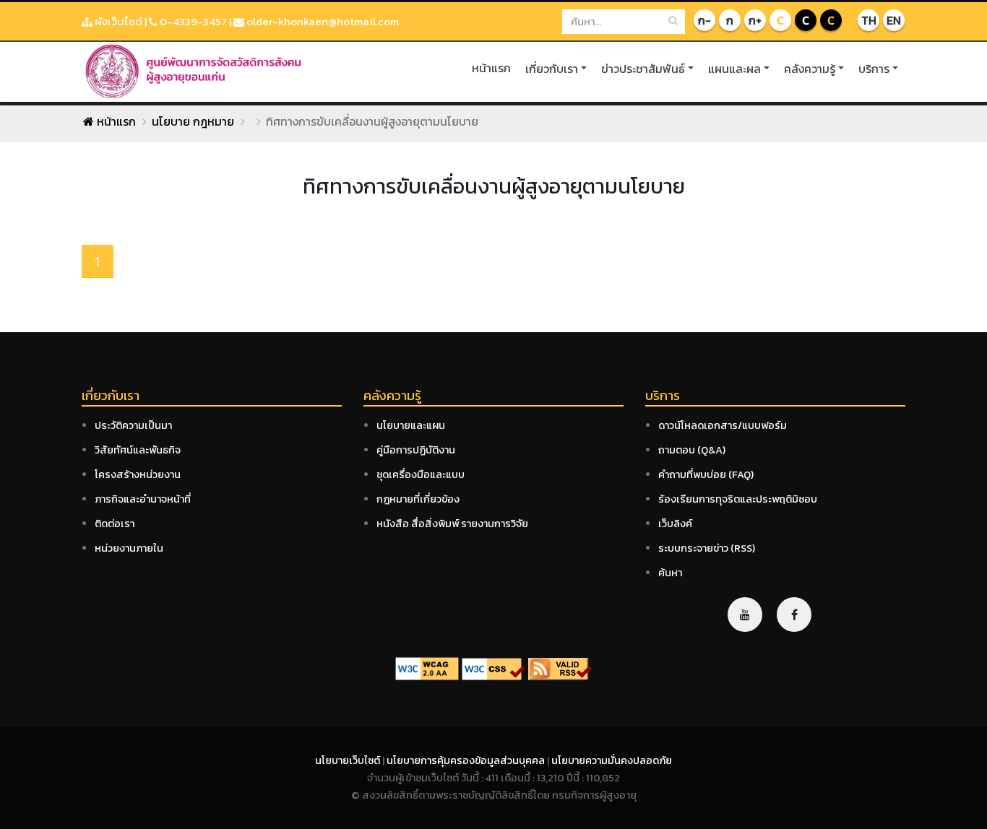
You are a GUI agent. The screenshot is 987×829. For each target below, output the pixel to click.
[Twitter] (745, 614)
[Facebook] (794, 614)
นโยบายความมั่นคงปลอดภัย (611, 760)
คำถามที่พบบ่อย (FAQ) (706, 474)
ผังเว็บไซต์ (117, 21)
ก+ (755, 20)
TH (868, 20)
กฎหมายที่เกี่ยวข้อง (418, 499)
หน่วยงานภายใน (129, 548)
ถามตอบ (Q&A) (691, 450)
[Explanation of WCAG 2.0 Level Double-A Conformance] (427, 667)
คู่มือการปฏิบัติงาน (415, 450)
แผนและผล (734, 68)
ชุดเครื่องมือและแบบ (420, 474)
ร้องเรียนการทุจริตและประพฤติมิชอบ (737, 499)
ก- (704, 20)
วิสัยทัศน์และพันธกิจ (138, 450)
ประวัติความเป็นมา (133, 425)
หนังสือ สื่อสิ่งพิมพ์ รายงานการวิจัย (452, 523)
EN (894, 20)
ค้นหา (670, 573)
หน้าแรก (491, 68)
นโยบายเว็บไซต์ (348, 760)
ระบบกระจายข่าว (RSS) (706, 548)
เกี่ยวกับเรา (551, 68)
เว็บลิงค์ (675, 523)
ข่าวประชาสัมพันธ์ (643, 68)
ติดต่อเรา (114, 523)
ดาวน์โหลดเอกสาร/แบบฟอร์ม (722, 425)
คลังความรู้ (809, 68)
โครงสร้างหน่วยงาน (138, 474)
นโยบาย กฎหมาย (193, 121)
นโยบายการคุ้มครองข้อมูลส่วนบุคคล (467, 760)
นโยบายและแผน (410, 425)
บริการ (873, 68)
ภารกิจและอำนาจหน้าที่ (143, 499)
